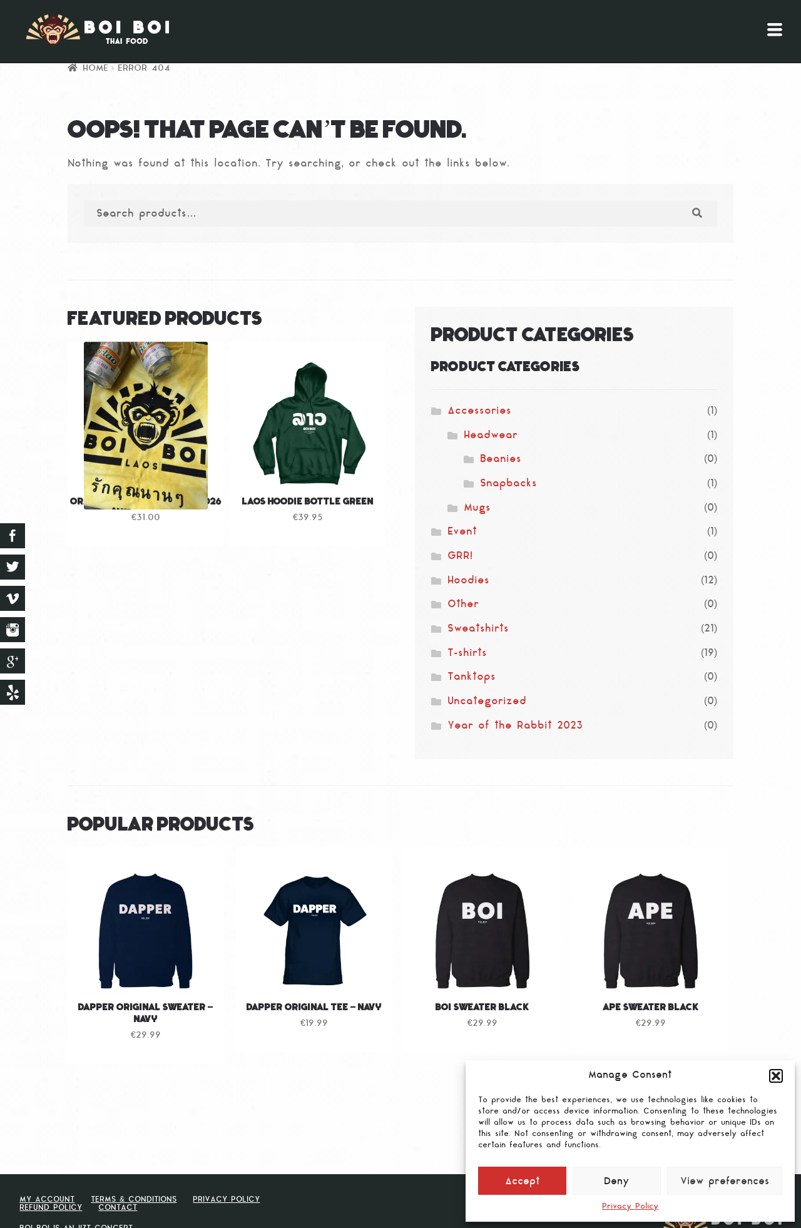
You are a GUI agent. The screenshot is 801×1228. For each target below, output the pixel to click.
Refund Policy (50, 1208)
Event (462, 532)
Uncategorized (486, 701)
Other (463, 604)
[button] (776, 1076)
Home (95, 68)
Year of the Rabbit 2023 (515, 726)
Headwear (491, 435)
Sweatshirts (478, 629)
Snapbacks (508, 484)
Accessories (479, 411)
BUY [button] (146, 468)
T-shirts (467, 653)
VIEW (308, 468)
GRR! (459, 556)
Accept (522, 1182)
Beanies (500, 459)
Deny (617, 1182)
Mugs (477, 508)
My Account (46, 1199)
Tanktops (471, 677)
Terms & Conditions (133, 1199)
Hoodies (468, 581)
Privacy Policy (630, 1206)
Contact (117, 1208)
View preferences (724, 1182)
